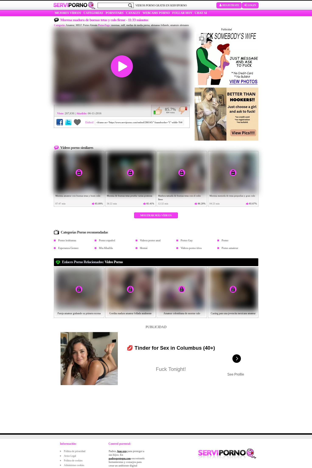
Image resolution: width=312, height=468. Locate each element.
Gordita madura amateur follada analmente (130, 313)
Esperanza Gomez (68, 248)
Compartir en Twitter (68, 122)
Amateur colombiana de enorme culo (181, 313)
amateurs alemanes (179, 25)
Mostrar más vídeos (156, 215)
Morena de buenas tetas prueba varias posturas (129, 195)
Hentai (144, 248)
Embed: (90, 122)
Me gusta (158, 110)
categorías (93, 13)
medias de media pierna (138, 25)
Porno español (107, 240)
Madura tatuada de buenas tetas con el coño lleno (179, 197)
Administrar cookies (74, 465)
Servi (70, 5)
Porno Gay (187, 240)
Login (252, 5)
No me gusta (183, 110)
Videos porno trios (191, 248)
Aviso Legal (70, 455)
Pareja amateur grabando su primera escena (79, 313)
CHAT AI (201, 13)
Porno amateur (230, 248)
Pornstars (115, 13)
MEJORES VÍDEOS (68, 13)
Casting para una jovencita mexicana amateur (233, 313)
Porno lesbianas (67, 240)
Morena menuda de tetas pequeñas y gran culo (232, 195)
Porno (225, 240)
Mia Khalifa (106, 248)
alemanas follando (160, 25)
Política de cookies (73, 460)
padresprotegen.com (120, 458)
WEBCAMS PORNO (156, 13)
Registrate (230, 5)
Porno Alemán (90, 25)
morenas (115, 25)
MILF (79, 25)
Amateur (70, 25)
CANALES (133, 13)
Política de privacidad (74, 451)
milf (123, 25)
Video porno (114, 262)
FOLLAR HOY (182, 13)
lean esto (122, 451)
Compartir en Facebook (59, 122)
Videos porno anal (150, 240)
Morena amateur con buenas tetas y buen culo (77, 195)
